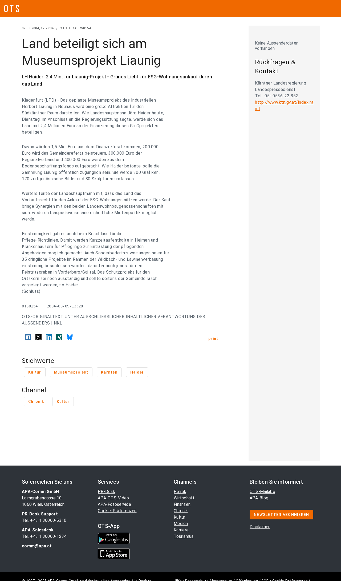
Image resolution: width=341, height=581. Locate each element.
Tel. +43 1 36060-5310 (44, 520)
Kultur (179, 517)
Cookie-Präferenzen (117, 510)
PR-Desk (106, 491)
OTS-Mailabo (262, 491)
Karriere (181, 529)
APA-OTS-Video (113, 497)
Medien (181, 523)
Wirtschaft (184, 497)
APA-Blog (259, 497)
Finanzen (182, 504)
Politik (180, 491)
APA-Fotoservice (114, 504)
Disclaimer (260, 526)
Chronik (181, 510)
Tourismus (183, 536)
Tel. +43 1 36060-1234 (44, 536)
